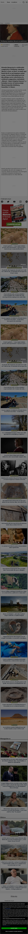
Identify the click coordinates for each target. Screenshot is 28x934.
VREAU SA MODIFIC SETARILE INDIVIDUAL (14, 931)
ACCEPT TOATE (14, 928)
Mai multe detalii (8, 908)
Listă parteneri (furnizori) (6, 925)
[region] (14, 918)
